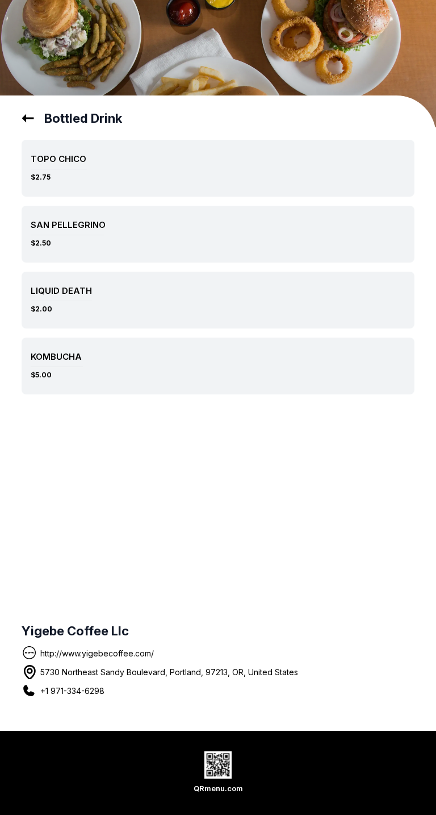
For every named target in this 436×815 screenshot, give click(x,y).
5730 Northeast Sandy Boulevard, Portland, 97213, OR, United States (169, 672)
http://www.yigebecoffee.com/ (97, 653)
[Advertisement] (218, 494)
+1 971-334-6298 (72, 691)
